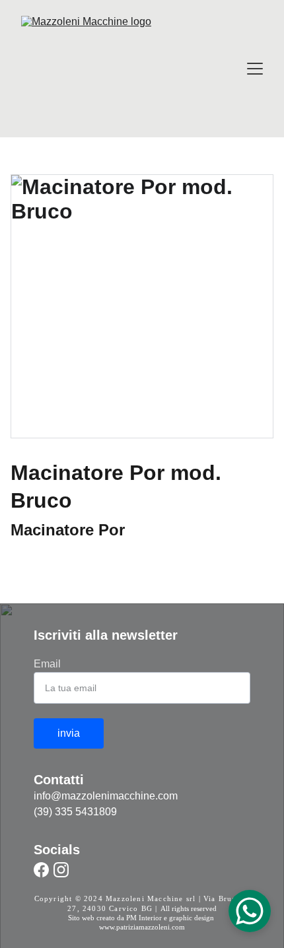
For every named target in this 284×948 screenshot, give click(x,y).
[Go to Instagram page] (61, 869)
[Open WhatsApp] (250, 911)
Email (47, 663)
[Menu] (255, 69)
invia (68, 733)
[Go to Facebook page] (41, 869)
